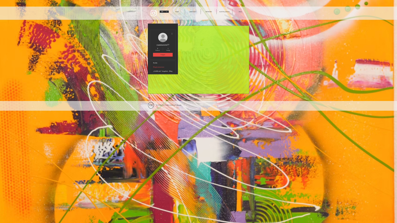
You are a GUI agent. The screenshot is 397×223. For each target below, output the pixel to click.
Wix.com (178, 105)
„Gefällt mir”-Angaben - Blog (162, 71)
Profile (155, 63)
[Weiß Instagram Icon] (153, 13)
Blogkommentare (158, 67)
